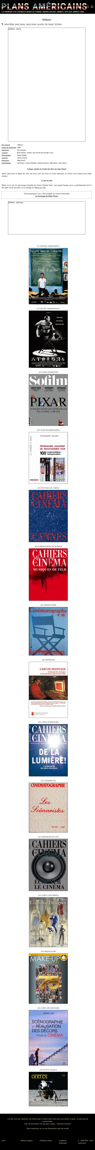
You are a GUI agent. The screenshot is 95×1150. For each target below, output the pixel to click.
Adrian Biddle (9, 24)
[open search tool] (88, 7)
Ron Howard (49, 24)
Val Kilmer (58, 24)
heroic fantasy (20, 24)
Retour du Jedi (40, 188)
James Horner (31, 24)
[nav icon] (92, 7)
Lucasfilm (40, 24)
